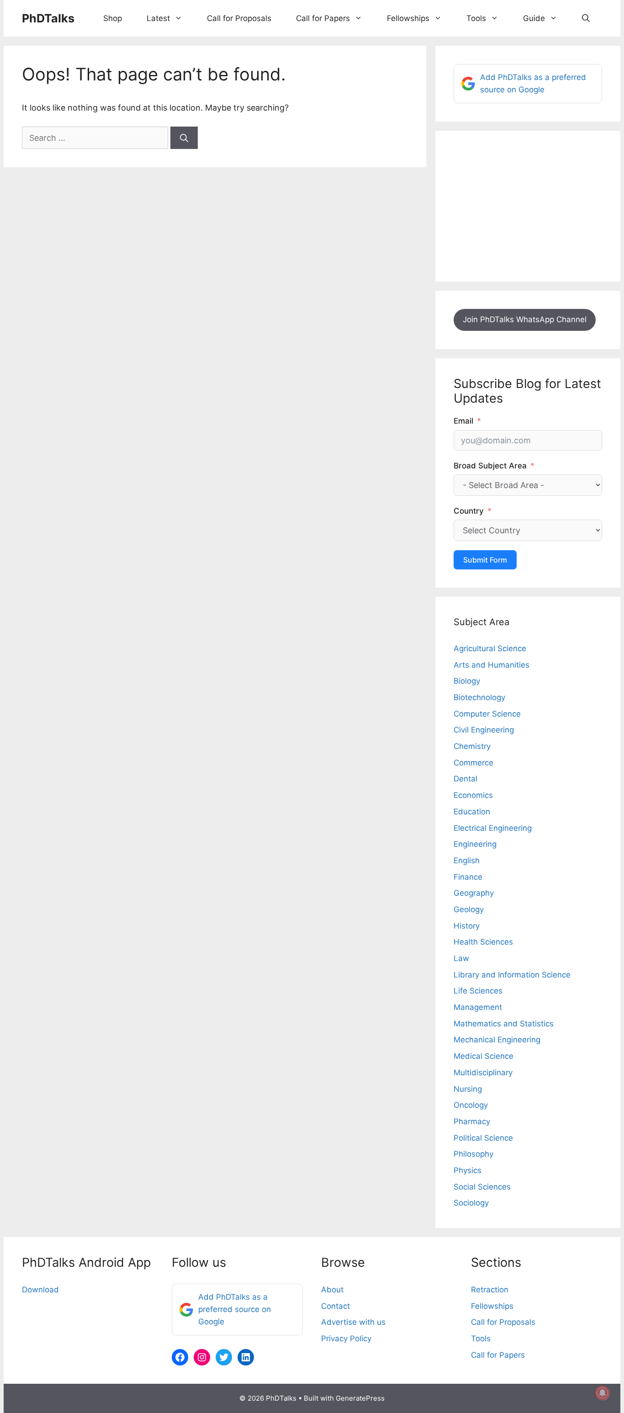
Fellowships (408, 18)
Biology (467, 680)
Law (461, 958)
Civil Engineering (484, 729)
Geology (469, 909)
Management (478, 1007)
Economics (473, 795)
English (467, 860)
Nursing (468, 1089)
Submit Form (485, 559)
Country (469, 510)
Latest (158, 18)
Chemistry (472, 746)
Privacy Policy (346, 1338)
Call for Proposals (239, 18)
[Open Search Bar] (586, 18)
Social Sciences (482, 1186)
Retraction (489, 1289)
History (467, 925)
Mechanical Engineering (497, 1039)
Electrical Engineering (493, 828)
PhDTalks (48, 18)
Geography (474, 893)
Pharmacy (472, 1121)
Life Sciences (478, 990)
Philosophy (473, 1153)
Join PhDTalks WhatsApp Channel (525, 319)
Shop (112, 18)
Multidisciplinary (483, 1072)
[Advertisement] (528, 206)
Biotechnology (479, 697)
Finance (468, 877)
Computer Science (487, 713)
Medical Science (483, 1056)
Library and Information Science (512, 974)
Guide (534, 18)
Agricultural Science (490, 648)
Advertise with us (353, 1322)
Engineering (475, 844)
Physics (467, 1170)
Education (472, 811)
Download (40, 1289)
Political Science (483, 1137)
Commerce (473, 762)
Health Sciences (483, 941)
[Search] (184, 138)
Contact (335, 1306)
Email (463, 420)
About (332, 1289)
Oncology (471, 1105)
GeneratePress (360, 1398)
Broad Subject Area (490, 465)
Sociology (471, 1202)
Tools (476, 18)
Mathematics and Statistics (504, 1023)
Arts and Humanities (491, 664)
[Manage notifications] (602, 1393)
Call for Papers (323, 18)
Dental (465, 778)
